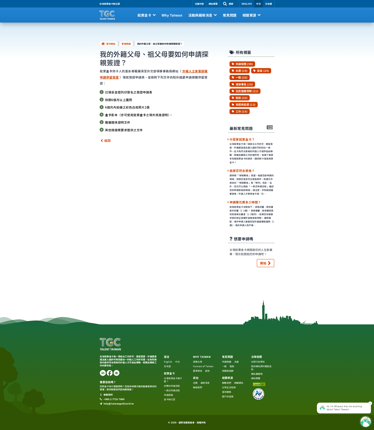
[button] (147, 15)
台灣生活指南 (229, 387)
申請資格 (168, 394)
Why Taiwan (202, 357)
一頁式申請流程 (172, 390)
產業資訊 (197, 370)
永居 (236, 361)
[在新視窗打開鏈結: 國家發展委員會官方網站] (263, 394)
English (247, 3)
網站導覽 (213, 3)
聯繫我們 (226, 382)
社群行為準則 (258, 361)
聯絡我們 (197, 387)
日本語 (268, 3)
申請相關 (226, 361)
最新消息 (205, 382)
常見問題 (126, 43)
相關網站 (238, 382)
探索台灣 (197, 361)
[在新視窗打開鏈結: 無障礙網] (263, 384)
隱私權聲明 (257, 373)
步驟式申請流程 (172, 385)
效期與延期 (227, 370)
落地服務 (226, 391)
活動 (195, 382)
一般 (224, 366)
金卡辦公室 (169, 399)
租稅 (232, 366)
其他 (207, 370)
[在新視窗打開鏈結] (103, 373)
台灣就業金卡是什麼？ (173, 380)
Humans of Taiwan (203, 366)
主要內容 (199, 3)
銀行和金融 (227, 396)
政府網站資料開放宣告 (261, 368)
